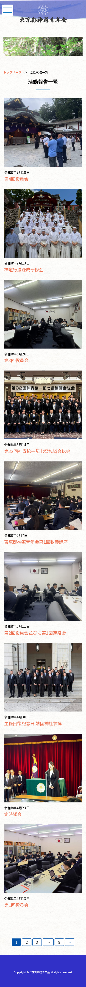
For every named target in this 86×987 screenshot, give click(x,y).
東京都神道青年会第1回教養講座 (36, 542)
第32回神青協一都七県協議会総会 (37, 451)
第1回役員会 (16, 905)
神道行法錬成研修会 (23, 269)
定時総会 (13, 814)
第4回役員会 (16, 179)
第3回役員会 (16, 360)
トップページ (12, 72)
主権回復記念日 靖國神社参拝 (33, 723)
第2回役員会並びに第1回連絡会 (35, 633)
